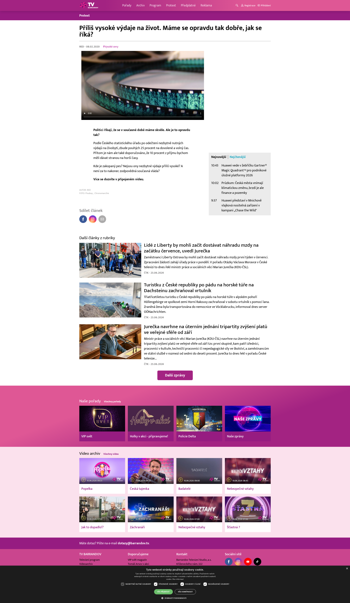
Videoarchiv (86, 564)
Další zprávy (175, 375)
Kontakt (181, 554)
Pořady (126, 5)
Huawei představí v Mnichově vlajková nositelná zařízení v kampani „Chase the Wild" (241, 205)
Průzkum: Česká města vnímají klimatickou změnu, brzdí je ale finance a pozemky (242, 188)
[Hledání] (237, 5)
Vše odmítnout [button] (185, 592)
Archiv (140, 5)
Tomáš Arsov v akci (138, 564)
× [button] (347, 569)
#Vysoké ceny (110, 46)
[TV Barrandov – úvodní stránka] (88, 5)
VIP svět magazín (137, 560)
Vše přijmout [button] (163, 592)
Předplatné (188, 5)
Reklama (206, 5)
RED (82, 46)
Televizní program (89, 560)
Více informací (178, 579)
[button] (174, 598)
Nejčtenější (238, 157)
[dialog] (175, 584)
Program (155, 5)
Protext (171, 5)
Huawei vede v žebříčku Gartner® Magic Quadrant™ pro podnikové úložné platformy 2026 (244, 170)
